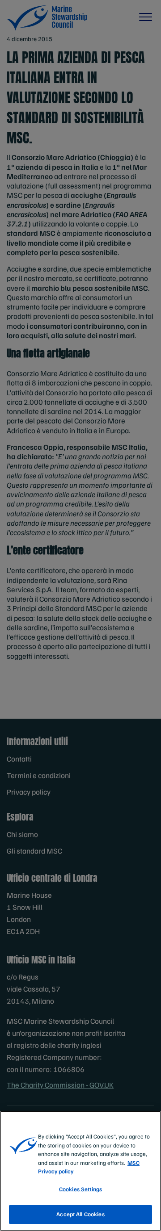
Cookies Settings (80, 1189)
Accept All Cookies (80, 1214)
